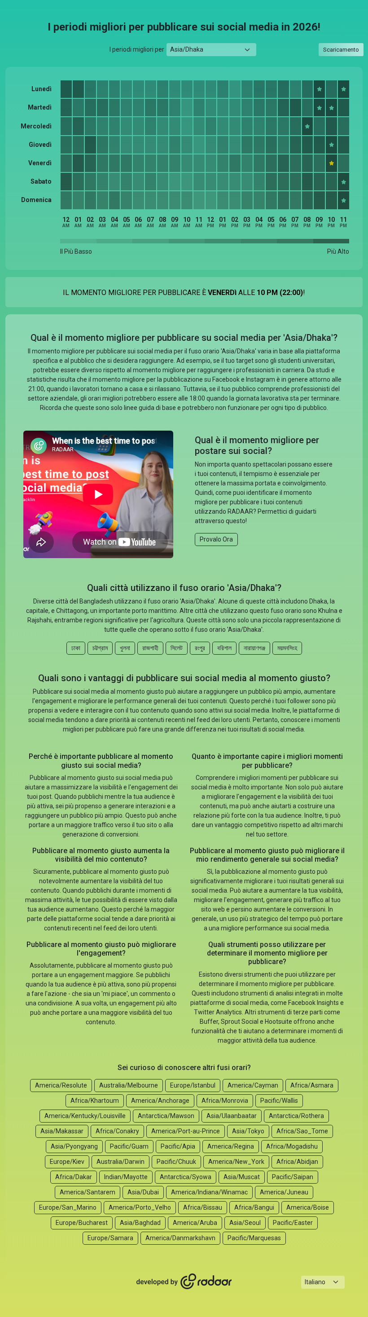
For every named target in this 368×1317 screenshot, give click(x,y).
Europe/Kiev (67, 1161)
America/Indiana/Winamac (209, 1192)
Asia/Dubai (143, 1192)
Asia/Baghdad (140, 1222)
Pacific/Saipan (292, 1176)
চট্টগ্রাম (100, 648)
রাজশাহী (150, 648)
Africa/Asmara (311, 1085)
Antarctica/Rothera (296, 1115)
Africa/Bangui (254, 1207)
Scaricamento (341, 49)
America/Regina (230, 1146)
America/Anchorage (160, 1100)
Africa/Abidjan (297, 1161)
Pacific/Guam (129, 1146)
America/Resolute (61, 1085)
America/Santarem (87, 1192)
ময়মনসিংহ (287, 648)
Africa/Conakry (117, 1131)
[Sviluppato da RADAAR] (184, 1281)
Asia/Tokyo (248, 1131)
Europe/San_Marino (67, 1207)
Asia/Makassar (61, 1131)
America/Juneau (284, 1192)
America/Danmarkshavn (180, 1238)
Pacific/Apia (178, 1146)
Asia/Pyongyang (74, 1146)
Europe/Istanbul (192, 1085)
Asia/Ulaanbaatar (231, 1115)
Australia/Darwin (120, 1161)
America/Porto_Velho (140, 1207)
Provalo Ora (216, 539)
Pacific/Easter (293, 1222)
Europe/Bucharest (82, 1222)
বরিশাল (224, 648)
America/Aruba (195, 1222)
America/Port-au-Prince (185, 1131)
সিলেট (177, 648)
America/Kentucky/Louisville (85, 1115)
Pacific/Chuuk (176, 1161)
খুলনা (125, 648)
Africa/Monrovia (225, 1100)
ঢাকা (75, 648)
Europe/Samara (110, 1238)
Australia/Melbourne (128, 1085)
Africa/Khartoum (94, 1100)
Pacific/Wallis (279, 1100)
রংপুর (200, 648)
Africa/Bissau (202, 1207)
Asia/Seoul (245, 1222)
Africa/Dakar (73, 1176)
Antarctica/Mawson (166, 1115)
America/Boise (307, 1207)
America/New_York (236, 1161)
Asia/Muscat (241, 1176)
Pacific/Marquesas (254, 1238)
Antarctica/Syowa (185, 1176)
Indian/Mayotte (126, 1176)
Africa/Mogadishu (292, 1146)
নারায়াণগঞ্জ (254, 648)
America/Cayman (253, 1085)
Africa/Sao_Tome (302, 1131)
